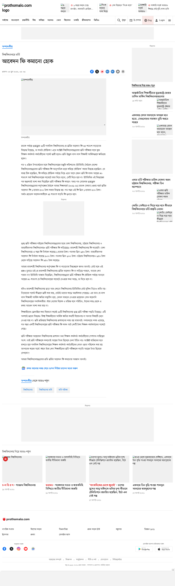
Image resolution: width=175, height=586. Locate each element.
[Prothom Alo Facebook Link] (5, 549)
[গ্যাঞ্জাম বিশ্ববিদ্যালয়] (22, 469)
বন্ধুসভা (119, 529)
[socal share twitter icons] (97, 73)
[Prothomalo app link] (144, 549)
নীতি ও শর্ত (92, 559)
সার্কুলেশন (80, 559)
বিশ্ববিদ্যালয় (28, 389)
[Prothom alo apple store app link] (164, 549)
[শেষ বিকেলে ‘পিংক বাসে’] (103, 8)
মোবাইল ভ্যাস (64, 534)
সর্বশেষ (5, 20)
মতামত (50, 20)
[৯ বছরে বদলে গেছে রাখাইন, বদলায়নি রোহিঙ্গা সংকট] (65, 8)
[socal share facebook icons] (92, 73)
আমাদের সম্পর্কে (55, 559)
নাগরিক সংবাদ (8, 529)
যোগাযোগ (104, 559)
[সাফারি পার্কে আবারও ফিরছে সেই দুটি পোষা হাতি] (142, 8)
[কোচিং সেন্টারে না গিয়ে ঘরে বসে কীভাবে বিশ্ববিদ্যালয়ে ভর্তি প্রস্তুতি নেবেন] (165, 216)
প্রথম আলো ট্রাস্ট (94, 529)
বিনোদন (67, 20)
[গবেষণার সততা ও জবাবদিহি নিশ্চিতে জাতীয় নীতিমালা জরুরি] (66, 469)
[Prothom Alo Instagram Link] (20, 549)
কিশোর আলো (36, 529)
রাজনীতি (25, 20)
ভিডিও (96, 20)
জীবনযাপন (86, 20)
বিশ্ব (34, 20)
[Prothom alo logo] (16, 520)
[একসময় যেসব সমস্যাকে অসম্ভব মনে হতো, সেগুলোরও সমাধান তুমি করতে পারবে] (165, 129)
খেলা (59, 20)
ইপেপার (5, 534)
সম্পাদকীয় (7, 46)
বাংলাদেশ (15, 20)
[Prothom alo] (20, 8)
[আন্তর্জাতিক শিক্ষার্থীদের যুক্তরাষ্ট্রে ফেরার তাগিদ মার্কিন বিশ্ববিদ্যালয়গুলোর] (165, 104)
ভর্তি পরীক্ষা (63, 389)
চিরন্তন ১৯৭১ (149, 529)
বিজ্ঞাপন (69, 559)
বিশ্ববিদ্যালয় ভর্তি (45, 389)
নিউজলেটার (117, 559)
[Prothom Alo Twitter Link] (12, 549)
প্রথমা (33, 534)
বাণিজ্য (41, 20)
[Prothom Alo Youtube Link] (27, 549)
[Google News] (33, 549)
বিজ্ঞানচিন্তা (63, 529)
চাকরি (76, 20)
